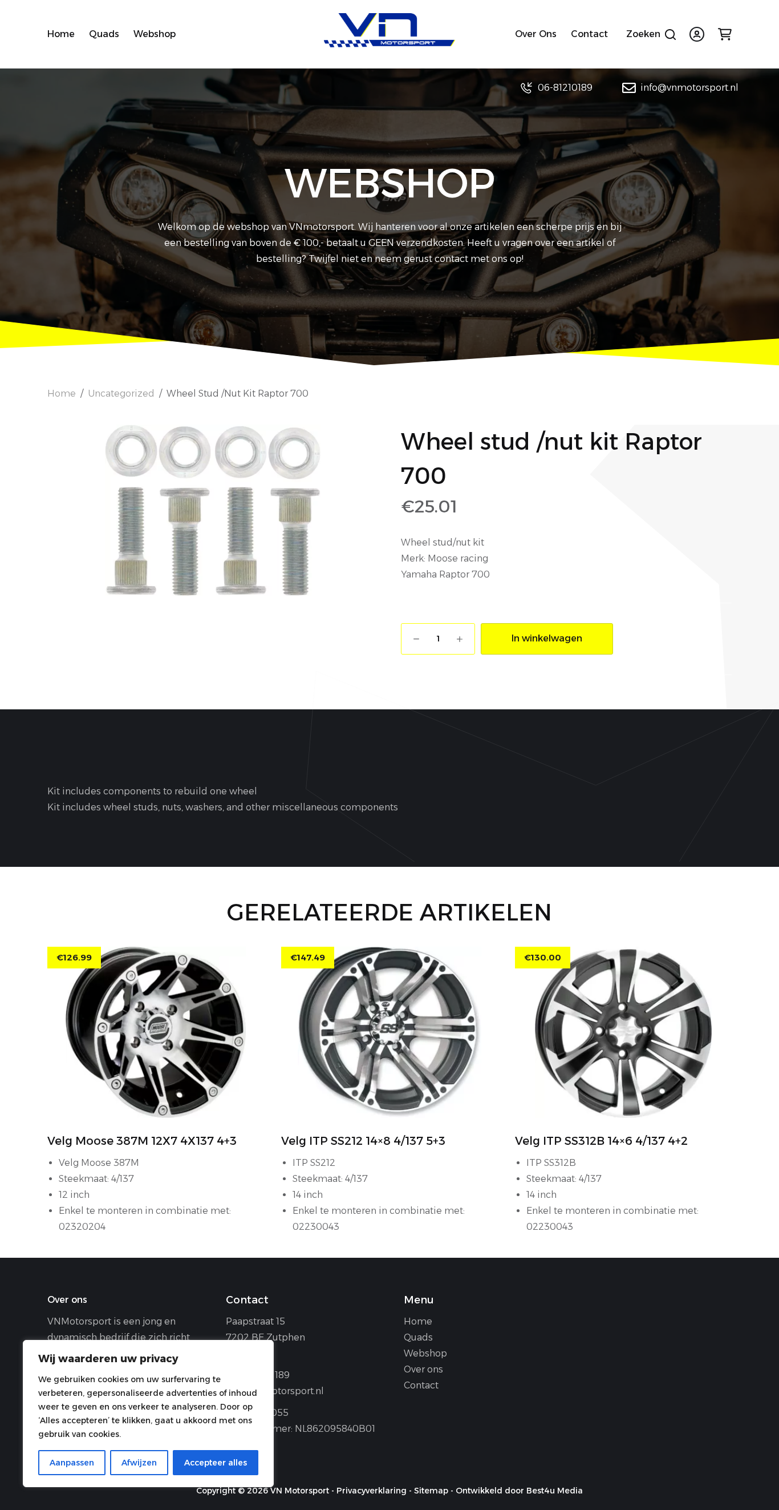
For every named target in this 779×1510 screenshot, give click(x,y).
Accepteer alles (215, 1462)
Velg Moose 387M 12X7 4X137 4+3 (142, 1141)
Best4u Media (554, 1490)
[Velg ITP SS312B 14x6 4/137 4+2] (623, 1032)
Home (61, 34)
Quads (104, 34)
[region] (148, 1413)
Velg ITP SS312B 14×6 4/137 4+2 (601, 1141)
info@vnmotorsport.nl (689, 87)
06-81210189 (565, 87)
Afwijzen (139, 1462)
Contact (589, 34)
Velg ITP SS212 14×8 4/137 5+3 (363, 1141)
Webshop (154, 34)
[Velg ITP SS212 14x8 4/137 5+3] (389, 1032)
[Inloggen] (697, 34)
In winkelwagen (547, 638)
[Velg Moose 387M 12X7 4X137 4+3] (155, 1032)
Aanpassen (72, 1462)
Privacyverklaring (371, 1490)
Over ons (536, 34)
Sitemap (431, 1490)
